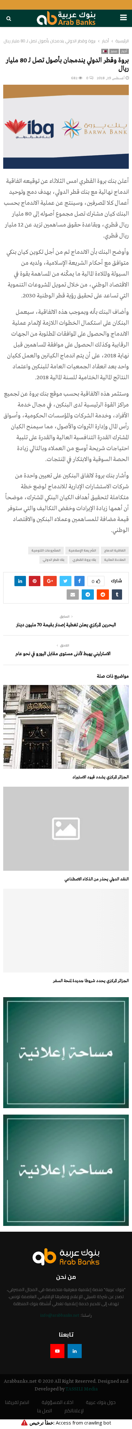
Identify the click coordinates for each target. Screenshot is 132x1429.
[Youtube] (57, 1351)
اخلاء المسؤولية (57, 1402)
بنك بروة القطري (84, 560)
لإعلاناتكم (74, 1411)
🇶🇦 (105, 51)
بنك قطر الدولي (53, 560)
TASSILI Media (81, 1389)
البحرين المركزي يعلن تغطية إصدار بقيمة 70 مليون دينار (66, 625)
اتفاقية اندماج (115, 550)
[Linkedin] (75, 1351)
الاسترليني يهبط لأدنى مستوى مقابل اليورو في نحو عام (63, 654)
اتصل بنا (44, 1411)
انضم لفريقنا (17, 1402)
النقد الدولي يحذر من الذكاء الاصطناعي (96, 879)
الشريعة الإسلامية (82, 550)
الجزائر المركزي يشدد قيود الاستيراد (100, 777)
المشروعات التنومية (46, 550)
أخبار (124, 51)
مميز (114, 51)
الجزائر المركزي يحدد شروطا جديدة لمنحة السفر (91, 981)
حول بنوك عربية (101, 1402)
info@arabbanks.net (59, 1315)
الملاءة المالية (115, 560)
